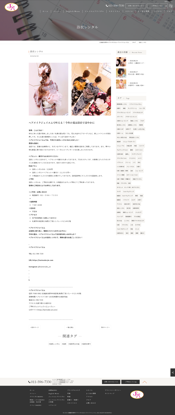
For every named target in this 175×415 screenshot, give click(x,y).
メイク (140, 158)
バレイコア (120, 216)
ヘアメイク (126, 200)
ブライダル (125, 225)
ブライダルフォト (122, 158)
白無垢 (119, 212)
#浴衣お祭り (86, 344)
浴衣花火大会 (136, 204)
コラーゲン (120, 116)
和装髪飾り (128, 216)
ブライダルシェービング (123, 112)
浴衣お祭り (127, 204)
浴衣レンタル (120, 208)
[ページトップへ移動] (145, 382)
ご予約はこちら (157, 6)
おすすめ (137, 225)
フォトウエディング (122, 229)
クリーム (127, 162)
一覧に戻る (69, 327)
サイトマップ (109, 393)
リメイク (141, 146)
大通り (138, 166)
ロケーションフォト (132, 175)
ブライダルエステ (138, 112)
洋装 (131, 229)
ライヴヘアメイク (136, 154)
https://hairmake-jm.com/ (47, 309)
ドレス (137, 229)
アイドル (119, 204)
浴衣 (131, 171)
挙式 (127, 233)
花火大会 (119, 220)
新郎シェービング (128, 212)
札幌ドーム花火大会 (138, 129)
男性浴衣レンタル (134, 137)
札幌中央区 (120, 154)
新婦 (137, 233)
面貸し (127, 154)
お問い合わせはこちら (136, 6)
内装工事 (129, 146)
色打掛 (128, 208)
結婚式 (119, 200)
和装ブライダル (137, 179)
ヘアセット (120, 162)
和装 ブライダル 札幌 (123, 183)
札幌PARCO (120, 233)
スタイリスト (139, 150)
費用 (136, 195)
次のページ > (105, 327)
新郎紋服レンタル (122, 104)
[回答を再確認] (29, 280)
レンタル (126, 220)
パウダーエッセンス (131, 116)
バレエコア (138, 212)
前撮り (119, 108)
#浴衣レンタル (54, 344)
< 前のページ (34, 327)
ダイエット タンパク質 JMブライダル (128, 187)
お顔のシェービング (122, 121)
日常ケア (128, 129)
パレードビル (130, 166)
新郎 (132, 233)
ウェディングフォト (122, 150)
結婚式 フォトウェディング (125, 195)
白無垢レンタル (132, 125)
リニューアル (120, 146)
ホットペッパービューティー (44, 306)
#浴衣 (64, 344)
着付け (142, 233)
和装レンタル (134, 121)
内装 (135, 146)
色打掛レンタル (121, 125)
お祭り (139, 200)
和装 (141, 195)
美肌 (124, 108)
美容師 (119, 141)
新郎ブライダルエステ (138, 220)
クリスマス (132, 158)
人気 (131, 225)
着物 (131, 150)
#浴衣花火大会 (74, 344)
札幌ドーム (120, 133)
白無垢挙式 (136, 208)
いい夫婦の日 (120, 166)
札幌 (118, 225)
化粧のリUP (120, 129)
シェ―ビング (139, 171)
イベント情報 (120, 175)
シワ (134, 162)
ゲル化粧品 (137, 216)
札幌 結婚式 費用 (122, 171)
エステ (133, 200)
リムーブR (142, 108)
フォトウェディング (128, 191)
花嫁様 (141, 125)
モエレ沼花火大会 (122, 137)
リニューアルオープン (129, 141)
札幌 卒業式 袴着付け (123, 179)
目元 (139, 162)
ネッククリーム (132, 108)
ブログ (142, 121)
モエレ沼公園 (129, 133)
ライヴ (119, 191)
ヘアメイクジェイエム (135, 104)
